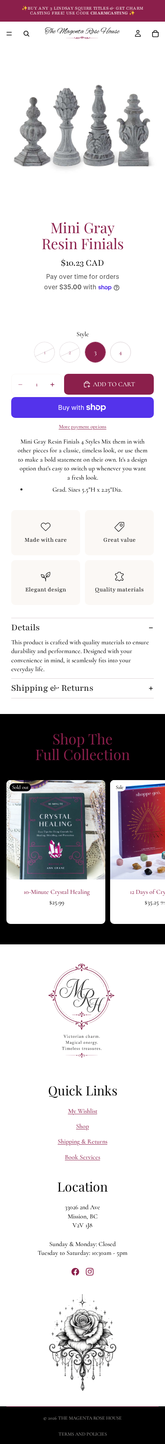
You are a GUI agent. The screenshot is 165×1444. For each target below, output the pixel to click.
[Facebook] (75, 1272)
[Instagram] (90, 1272)
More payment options (83, 427)
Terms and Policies (82, 1434)
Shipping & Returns (52, 688)
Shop (82, 1126)
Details (25, 627)
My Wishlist (82, 1111)
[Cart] (155, 33)
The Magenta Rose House (90, 1418)
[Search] (26, 33)
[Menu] (9, 33)
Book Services (82, 1157)
